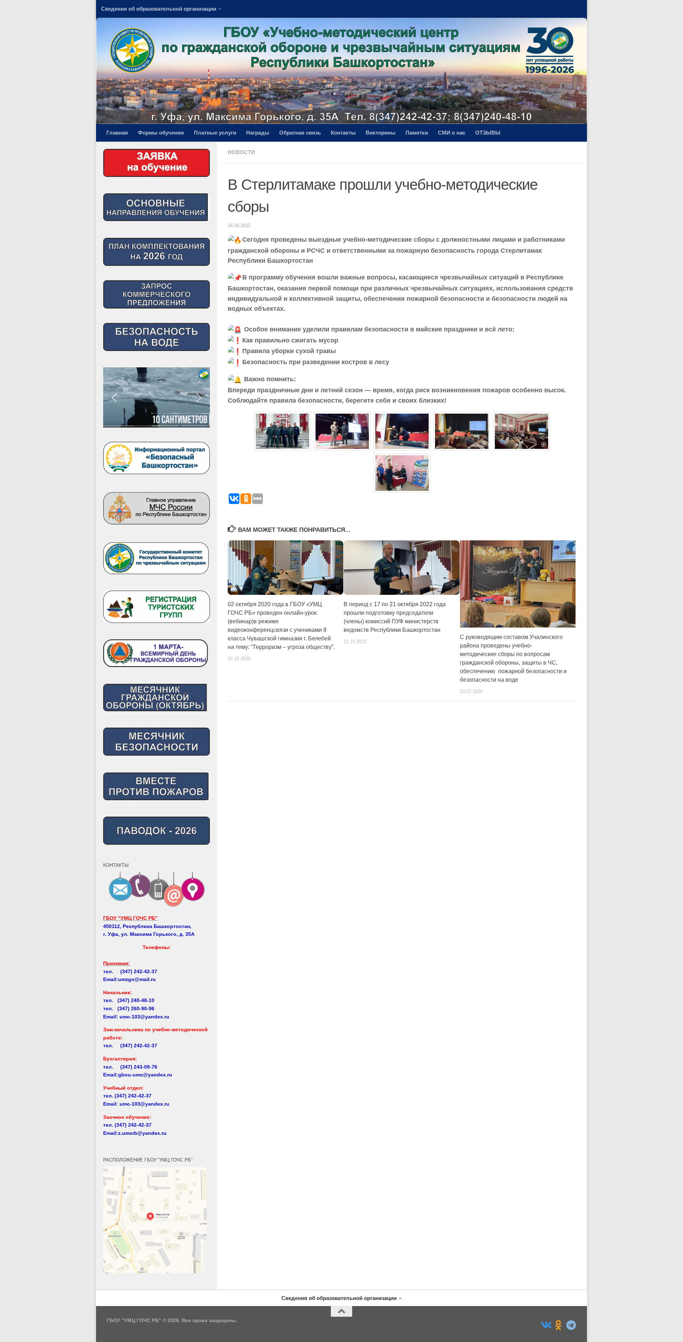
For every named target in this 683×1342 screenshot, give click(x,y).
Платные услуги (215, 133)
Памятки (417, 133)
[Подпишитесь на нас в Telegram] (571, 1325)
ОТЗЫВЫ (488, 133)
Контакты (343, 133)
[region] (156, 397)
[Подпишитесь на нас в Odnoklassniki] (558, 1325)
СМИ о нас (451, 133)
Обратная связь (300, 133)
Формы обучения (161, 133)
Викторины (381, 133)
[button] (185, 397)
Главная (117, 133)
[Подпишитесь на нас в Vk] (546, 1325)
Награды (257, 133)
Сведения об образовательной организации (158, 9)
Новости (241, 152)
